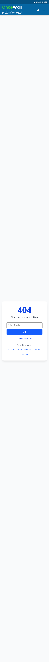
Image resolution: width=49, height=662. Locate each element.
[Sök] (38, 10)
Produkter (25, 349)
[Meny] (44, 10)
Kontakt (37, 349)
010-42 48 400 (41, 2)
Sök (24, 331)
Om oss (24, 354)
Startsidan (13, 349)
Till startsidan (25, 338)
